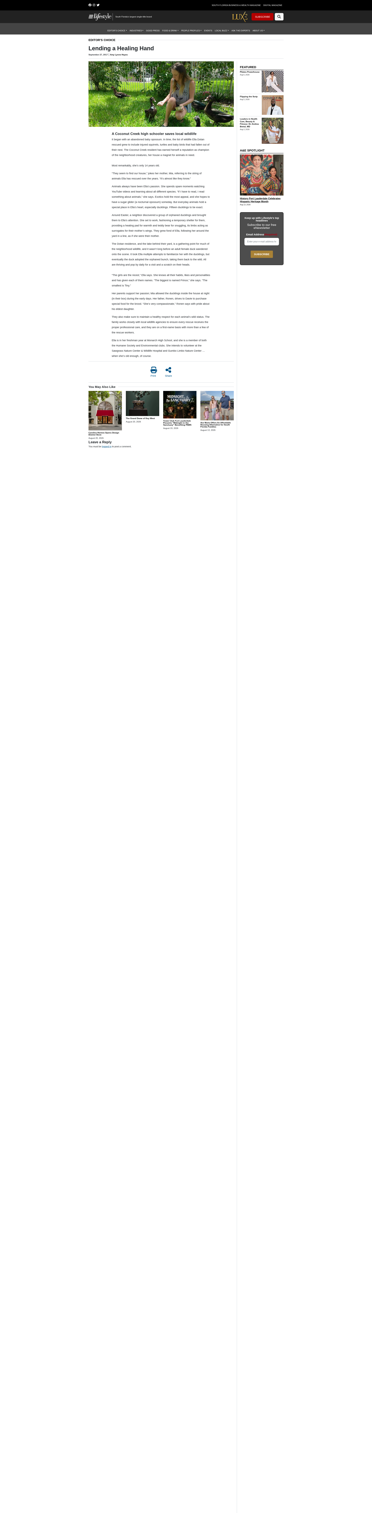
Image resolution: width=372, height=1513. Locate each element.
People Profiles (190, 30)
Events (208, 30)
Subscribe (262, 16)
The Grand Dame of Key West (140, 418)
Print (153, 375)
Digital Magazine (272, 5)
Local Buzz (221, 30)
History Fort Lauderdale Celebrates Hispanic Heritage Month (260, 200)
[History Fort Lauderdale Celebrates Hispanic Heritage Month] (262, 175)
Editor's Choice (101, 39)
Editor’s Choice (116, 30)
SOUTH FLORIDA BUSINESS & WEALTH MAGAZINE (236, 5)
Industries (136, 30)
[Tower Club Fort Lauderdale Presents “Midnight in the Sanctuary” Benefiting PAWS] (180, 405)
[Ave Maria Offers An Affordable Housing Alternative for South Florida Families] (217, 406)
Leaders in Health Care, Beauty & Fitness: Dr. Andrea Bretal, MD (249, 123)
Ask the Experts (240, 30)
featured (248, 67)
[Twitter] (98, 5)
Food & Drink (169, 30)
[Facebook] (89, 5)
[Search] (279, 16)
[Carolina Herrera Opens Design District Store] (105, 411)
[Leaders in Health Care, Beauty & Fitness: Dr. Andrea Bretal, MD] (273, 131)
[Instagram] (94, 5)
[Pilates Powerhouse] (273, 81)
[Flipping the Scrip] (273, 105)
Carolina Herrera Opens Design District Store (103, 434)
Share (168, 375)
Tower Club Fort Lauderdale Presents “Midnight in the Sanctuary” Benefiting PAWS (177, 423)
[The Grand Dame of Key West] (142, 404)
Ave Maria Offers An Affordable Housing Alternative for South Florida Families (215, 425)
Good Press (153, 30)
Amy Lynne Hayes (119, 54)
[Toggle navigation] (90, 16)
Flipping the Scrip (249, 96)
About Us (258, 30)
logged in (106, 446)
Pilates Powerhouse (250, 72)
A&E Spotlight (252, 150)
